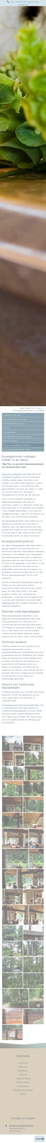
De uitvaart (37, 408)
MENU (39, 1138)
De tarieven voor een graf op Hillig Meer (21, 704)
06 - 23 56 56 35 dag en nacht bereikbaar (25, 3)
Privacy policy (23, 1086)
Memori (23, 1093)
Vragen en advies (23, 1078)
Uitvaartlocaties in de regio (15, 419)
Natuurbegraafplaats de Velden (17, 449)
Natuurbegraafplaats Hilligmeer (18, 445)
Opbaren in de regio (12, 415)
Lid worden (23, 1062)
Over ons (23, 1074)
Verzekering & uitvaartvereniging (17, 436)
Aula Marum (23, 1070)
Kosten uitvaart (23, 1082)
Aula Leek (23, 1066)
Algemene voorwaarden (23, 1090)
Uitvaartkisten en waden (14, 423)
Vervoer (7, 428)
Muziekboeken (10, 432)
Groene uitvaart (10, 440)
